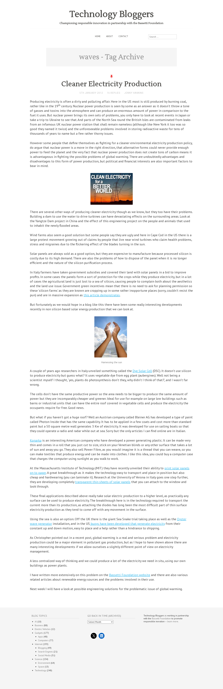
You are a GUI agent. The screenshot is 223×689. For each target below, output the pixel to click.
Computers (43, 640)
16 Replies (113, 93)
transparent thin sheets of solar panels (102, 482)
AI (36, 621)
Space (41, 666)
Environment (44, 662)
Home (98, 36)
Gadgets (39, 632)
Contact (123, 36)
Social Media (44, 655)
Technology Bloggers (112, 14)
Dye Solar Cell (142, 371)
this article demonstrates (102, 295)
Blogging (42, 647)
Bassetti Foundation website (129, 575)
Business (39, 625)
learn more (172, 621)
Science (38, 659)
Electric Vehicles (42, 629)
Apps (40, 636)
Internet (38, 644)
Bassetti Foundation (161, 618)
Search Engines (45, 651)
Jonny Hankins (133, 93)
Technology (40, 670)
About (109, 36)
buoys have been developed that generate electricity (127, 524)
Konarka (35, 440)
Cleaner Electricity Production (111, 84)
